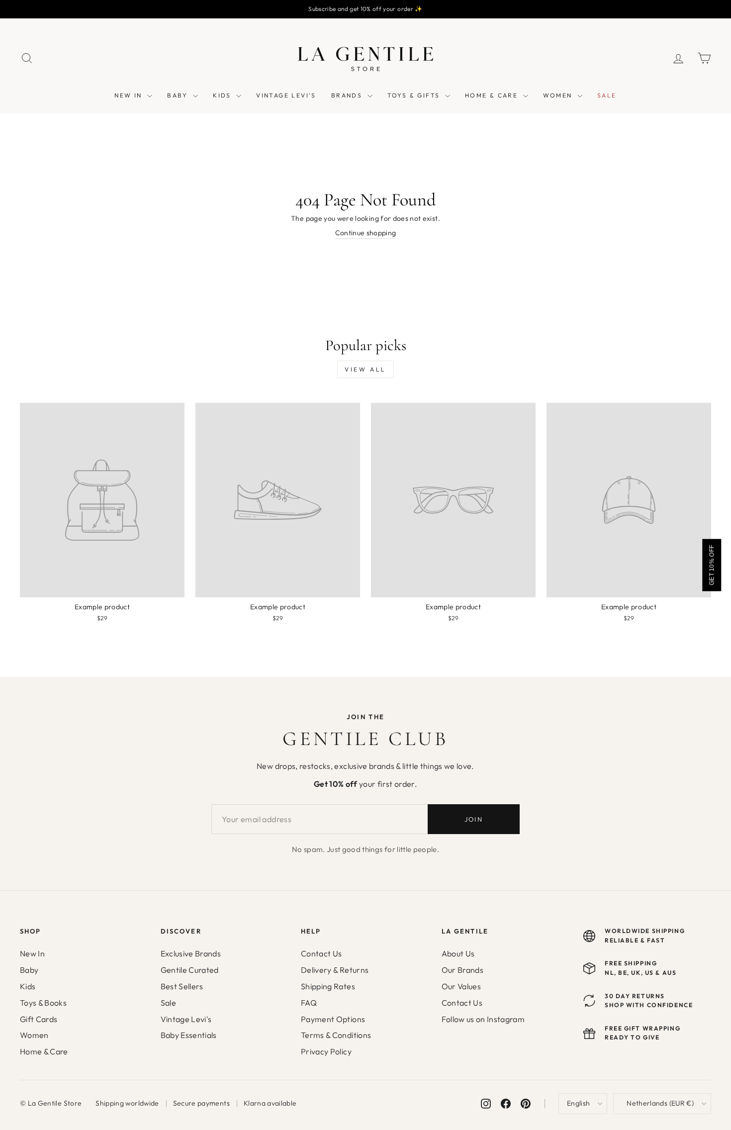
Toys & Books (43, 1003)
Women (34, 1035)
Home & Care (44, 1051)
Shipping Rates (328, 986)
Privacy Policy (326, 1051)
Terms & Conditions (336, 1035)
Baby (29, 970)
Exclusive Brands (191, 953)
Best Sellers (182, 986)
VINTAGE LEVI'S (286, 95)
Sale (168, 1003)
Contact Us (321, 953)
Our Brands (463, 970)
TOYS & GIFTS (415, 95)
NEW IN (129, 95)
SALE (607, 95)
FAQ (309, 1003)
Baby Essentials (189, 1035)
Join (473, 819)
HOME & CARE (493, 95)
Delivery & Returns (334, 970)
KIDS (223, 95)
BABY (178, 95)
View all (365, 369)
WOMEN (559, 95)
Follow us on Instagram (483, 1019)
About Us (458, 953)
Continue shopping (365, 232)
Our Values (461, 986)
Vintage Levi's (186, 1019)
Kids (27, 986)
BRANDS (348, 95)
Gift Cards (39, 1019)
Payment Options (333, 1019)
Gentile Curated (190, 970)
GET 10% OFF (711, 565)
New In (32, 953)
